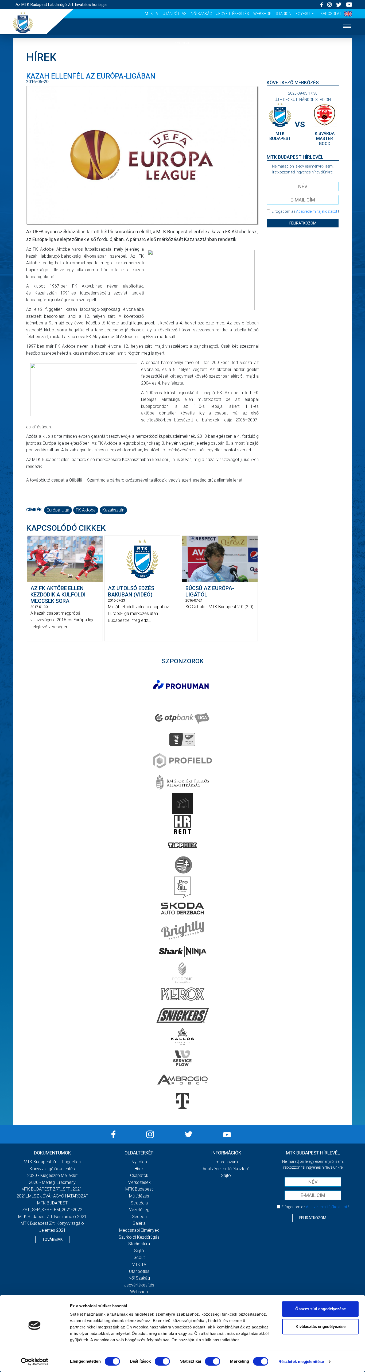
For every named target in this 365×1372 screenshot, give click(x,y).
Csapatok (182, 76)
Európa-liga (58, 510)
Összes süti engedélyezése (320, 1309)
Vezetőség (139, 1209)
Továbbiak (52, 1239)
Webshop (262, 13)
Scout (139, 1257)
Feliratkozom (302, 223)
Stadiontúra (139, 1243)
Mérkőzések (182, 92)
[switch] (162, 1361)
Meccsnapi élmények (139, 1230)
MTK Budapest (139, 1189)
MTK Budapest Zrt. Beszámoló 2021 (52, 1216)
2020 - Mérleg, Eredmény (52, 1182)
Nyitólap (182, 43)
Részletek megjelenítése (301, 1361)
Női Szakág (201, 13)
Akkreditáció (182, 157)
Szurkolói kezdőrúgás (139, 1237)
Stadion (283, 13)
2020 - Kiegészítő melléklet (52, 1175)
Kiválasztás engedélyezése (320, 1326)
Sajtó (139, 1250)
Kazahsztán (113, 510)
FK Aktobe (86, 510)
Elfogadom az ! (305, 211)
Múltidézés (139, 1196)
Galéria (182, 124)
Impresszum (226, 1161)
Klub (182, 108)
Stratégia (139, 1203)
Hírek (182, 59)
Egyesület (306, 13)
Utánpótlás (175, 13)
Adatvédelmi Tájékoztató (226, 1168)
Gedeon (139, 1216)
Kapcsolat (330, 13)
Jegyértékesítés (232, 13)
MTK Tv (151, 13)
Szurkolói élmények (183, 141)
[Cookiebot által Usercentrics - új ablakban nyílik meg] (34, 1362)
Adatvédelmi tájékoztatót (316, 211)
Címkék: (34, 509)
